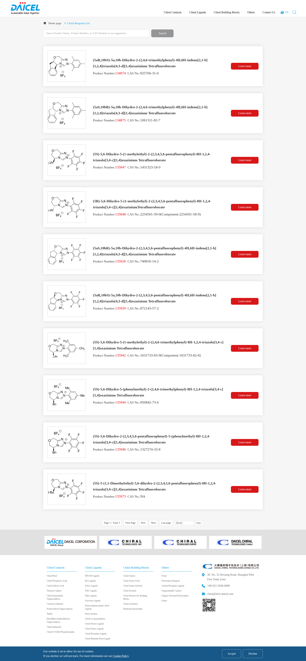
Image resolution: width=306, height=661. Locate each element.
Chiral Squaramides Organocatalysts (55, 597)
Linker (164, 600)
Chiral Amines (129, 576)
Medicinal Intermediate (132, 609)
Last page (166, 523)
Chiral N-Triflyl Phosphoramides (61, 632)
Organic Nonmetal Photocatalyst (175, 595)
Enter (198, 523)
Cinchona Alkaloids (55, 604)
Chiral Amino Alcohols (133, 586)
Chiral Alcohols (129, 590)
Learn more (244, 66)
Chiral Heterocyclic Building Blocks (135, 597)
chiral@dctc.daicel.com (220, 593)
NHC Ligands (91, 590)
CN (286, 12)
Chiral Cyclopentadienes (95, 619)
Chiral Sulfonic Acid (55, 586)
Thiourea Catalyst (54, 590)
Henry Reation (91, 614)
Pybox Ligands (91, 586)
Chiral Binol (52, 576)
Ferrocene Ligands (93, 600)
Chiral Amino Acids (131, 581)
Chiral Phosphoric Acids (57, 581)
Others (251, 12)
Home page (55, 23)
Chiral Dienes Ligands (94, 628)
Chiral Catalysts (173, 12)
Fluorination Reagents (171, 581)
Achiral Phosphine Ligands (173, 586)
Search (162, 33)
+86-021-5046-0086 (218, 585)
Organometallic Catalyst (172, 590)
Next (153, 523)
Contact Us (269, 12)
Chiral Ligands (197, 12)
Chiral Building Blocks (227, 12)
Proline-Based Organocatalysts (60, 609)
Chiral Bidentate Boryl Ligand (97, 638)
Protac (164, 576)
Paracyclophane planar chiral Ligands (97, 607)
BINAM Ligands (92, 576)
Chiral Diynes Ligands (94, 623)
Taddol (49, 614)
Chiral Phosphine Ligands (96, 633)
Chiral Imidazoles (54, 627)
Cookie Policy (121, 655)
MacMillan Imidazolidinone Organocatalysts (58, 620)
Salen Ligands (91, 595)
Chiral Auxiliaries (130, 604)
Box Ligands (90, 581)
